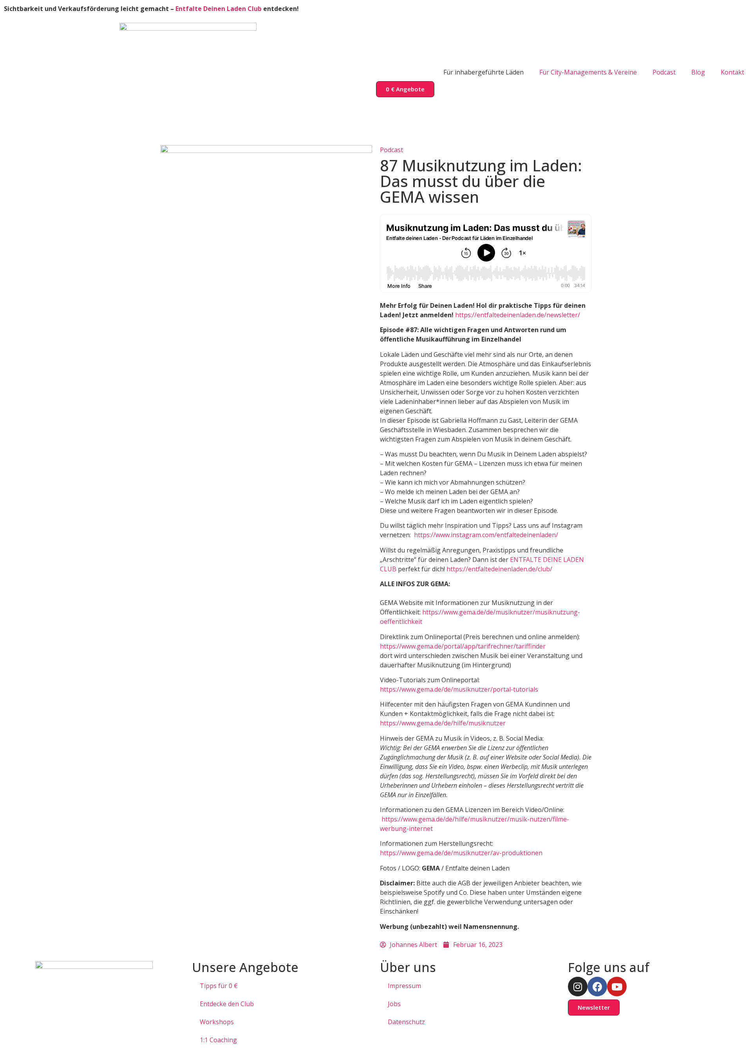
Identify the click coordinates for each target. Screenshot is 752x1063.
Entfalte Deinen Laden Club (218, 8)
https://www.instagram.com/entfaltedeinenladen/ (486, 535)
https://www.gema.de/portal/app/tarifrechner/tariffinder (463, 646)
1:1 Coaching (218, 1040)
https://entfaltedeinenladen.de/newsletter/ (517, 315)
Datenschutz (406, 1022)
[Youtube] (617, 986)
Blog (698, 72)
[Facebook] (597, 986)
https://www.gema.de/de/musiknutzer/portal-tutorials (459, 689)
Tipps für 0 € (219, 985)
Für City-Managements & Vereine (588, 72)
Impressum (404, 985)
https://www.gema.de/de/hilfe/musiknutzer (443, 723)
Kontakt (732, 72)
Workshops (217, 1022)
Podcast (664, 72)
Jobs (394, 1003)
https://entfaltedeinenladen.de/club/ (499, 569)
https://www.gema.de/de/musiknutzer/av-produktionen (461, 853)
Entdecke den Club (227, 1003)
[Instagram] (578, 986)
